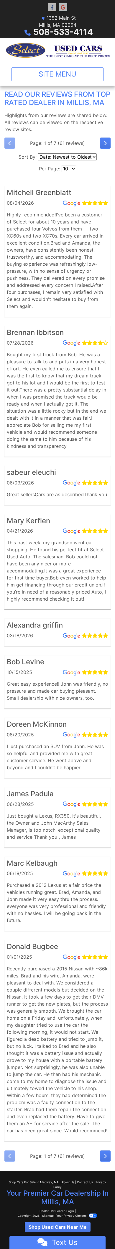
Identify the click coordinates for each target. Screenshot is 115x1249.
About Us (67, 1182)
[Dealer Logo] (57, 50)
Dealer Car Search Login (57, 1211)
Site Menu (57, 74)
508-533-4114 (63, 32)
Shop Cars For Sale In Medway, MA (34, 1182)
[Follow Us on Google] (63, 7)
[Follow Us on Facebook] (52, 7)
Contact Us (85, 1182)
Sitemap (48, 1215)
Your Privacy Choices (71, 1215)
